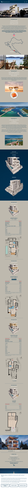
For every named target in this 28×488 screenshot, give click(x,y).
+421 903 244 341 (16, 462)
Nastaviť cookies (14, 485)
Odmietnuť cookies (23, 485)
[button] (12, 16)
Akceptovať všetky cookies (5, 485)
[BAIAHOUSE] (5, 1)
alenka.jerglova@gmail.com (14, 463)
